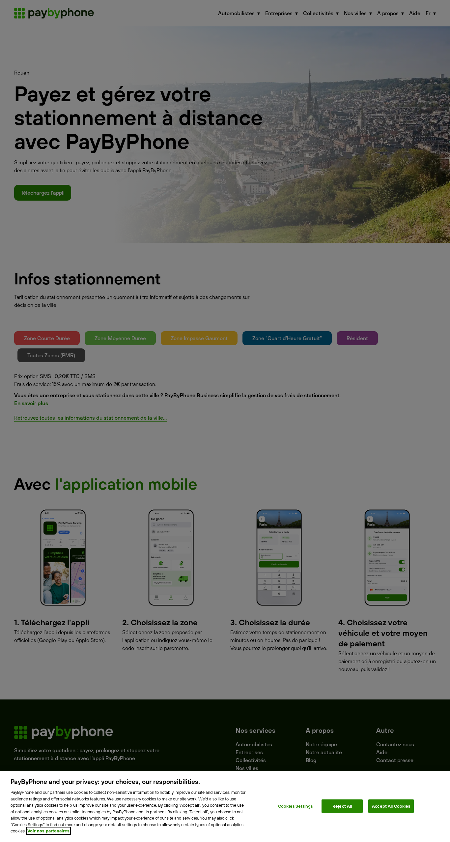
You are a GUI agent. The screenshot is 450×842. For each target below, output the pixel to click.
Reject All (342, 805)
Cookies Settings (295, 805)
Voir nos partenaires (48, 830)
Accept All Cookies (391, 805)
